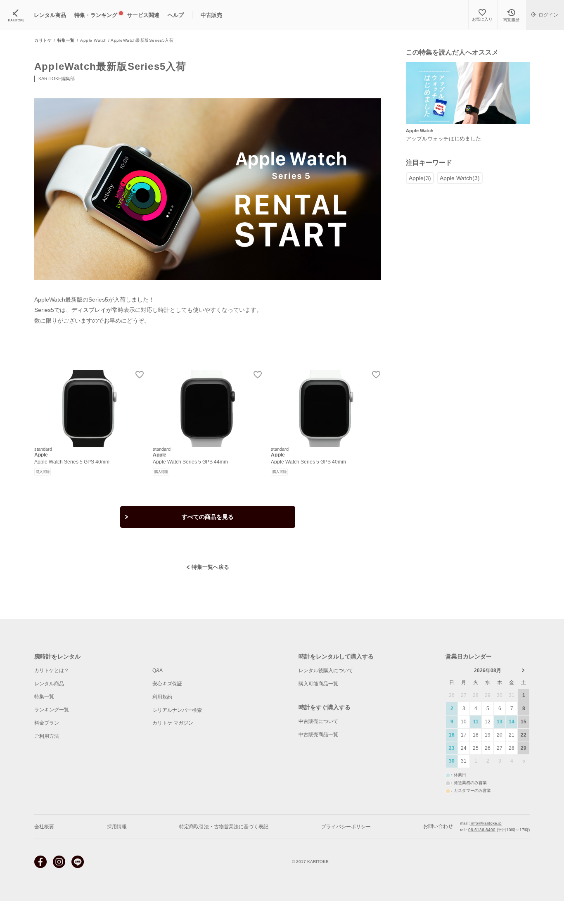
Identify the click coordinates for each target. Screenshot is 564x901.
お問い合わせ (438, 826)
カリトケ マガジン (172, 723)
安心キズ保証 (167, 684)
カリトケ (43, 40)
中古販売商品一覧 (318, 734)
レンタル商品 (49, 684)
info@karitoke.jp (486, 823)
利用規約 (162, 697)
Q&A (157, 670)
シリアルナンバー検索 (177, 710)
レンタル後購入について (326, 670)
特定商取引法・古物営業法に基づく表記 (223, 827)
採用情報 (117, 827)
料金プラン (46, 723)
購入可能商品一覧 (318, 684)
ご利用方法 (46, 736)
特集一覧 (66, 40)
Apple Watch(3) (460, 178)
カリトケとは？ (51, 670)
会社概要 (44, 827)
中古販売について (318, 721)
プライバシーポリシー (346, 827)
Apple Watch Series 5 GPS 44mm (190, 461)
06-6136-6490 (481, 829)
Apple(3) (420, 178)
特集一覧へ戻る (210, 567)
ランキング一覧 (51, 710)
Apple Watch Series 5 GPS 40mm (71, 461)
